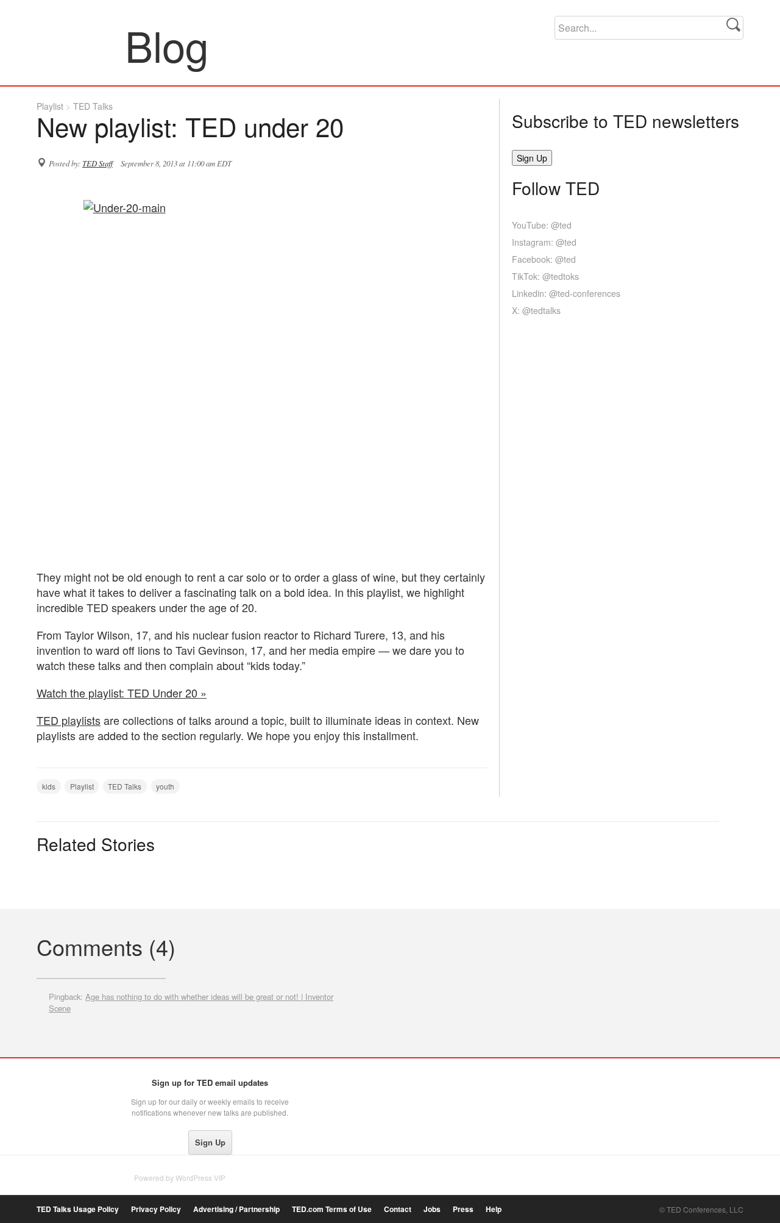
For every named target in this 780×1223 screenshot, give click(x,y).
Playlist (50, 106)
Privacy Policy (156, 1209)
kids (48, 786)
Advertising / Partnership (236, 1209)
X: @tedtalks (536, 310)
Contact (397, 1209)
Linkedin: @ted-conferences (566, 293)
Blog (81, 45)
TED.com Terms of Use (332, 1209)
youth (165, 786)
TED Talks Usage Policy (78, 1209)
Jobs (432, 1209)
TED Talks (93, 106)
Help (494, 1209)
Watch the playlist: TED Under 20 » (122, 693)
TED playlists (69, 720)
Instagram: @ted (544, 242)
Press (463, 1209)
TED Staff (97, 163)
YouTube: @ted (542, 225)
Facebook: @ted (544, 259)
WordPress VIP (200, 1177)
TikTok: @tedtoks (545, 276)
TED (62, 1086)
